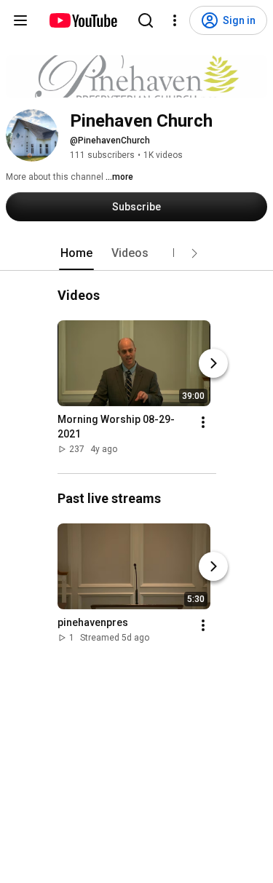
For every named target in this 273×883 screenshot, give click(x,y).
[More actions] (203, 422)
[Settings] (174, 20)
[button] (194, 253)
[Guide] (20, 20)
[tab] (76, 253)
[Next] (213, 363)
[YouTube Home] (82, 20)
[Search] (145, 20)
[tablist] (137, 253)
